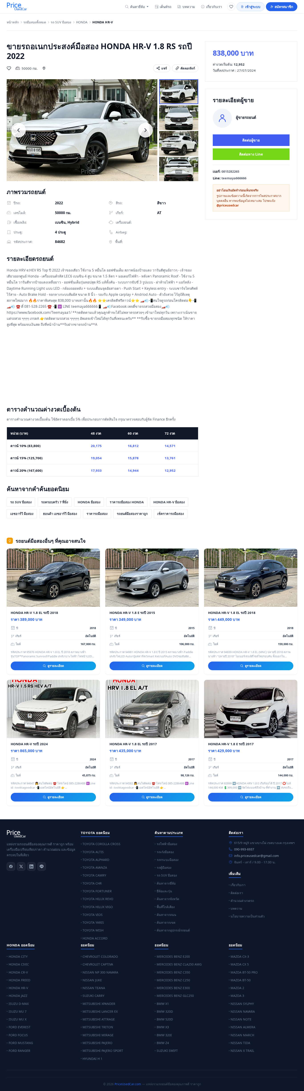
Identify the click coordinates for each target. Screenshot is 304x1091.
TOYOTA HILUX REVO (98, 899)
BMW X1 (163, 1004)
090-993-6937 (244, 849)
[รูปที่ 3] (178, 143)
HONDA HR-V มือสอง (169, 502)
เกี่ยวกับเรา (214, 6)
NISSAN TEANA (94, 988)
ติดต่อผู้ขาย (251, 140)
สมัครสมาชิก (284, 6)
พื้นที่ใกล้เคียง (166, 907)
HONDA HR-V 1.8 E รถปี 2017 (231, 744)
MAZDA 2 (237, 988)
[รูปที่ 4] (178, 169)
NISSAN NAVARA (243, 1011)
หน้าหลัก (13, 22)
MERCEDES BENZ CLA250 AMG (179, 964)
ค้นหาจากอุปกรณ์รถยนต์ (173, 930)
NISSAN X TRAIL (242, 1050)
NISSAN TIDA (240, 1043)
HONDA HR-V (18, 988)
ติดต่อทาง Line (251, 154)
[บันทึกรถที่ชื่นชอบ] (9, 68)
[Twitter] (21, 866)
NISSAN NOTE (241, 1019)
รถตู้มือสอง (164, 867)
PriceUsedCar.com (128, 1084)
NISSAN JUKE (92, 980)
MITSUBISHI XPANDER (99, 1004)
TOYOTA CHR (92, 883)
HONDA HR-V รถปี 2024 (29, 744)
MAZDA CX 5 (240, 964)
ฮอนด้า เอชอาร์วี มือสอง (60, 514)
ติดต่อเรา (237, 893)
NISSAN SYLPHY (242, 1004)
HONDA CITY (18, 956)
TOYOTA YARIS (93, 922)
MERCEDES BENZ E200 (173, 956)
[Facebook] (11, 866)
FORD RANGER (19, 1050)
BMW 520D (165, 1019)
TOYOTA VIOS (93, 915)
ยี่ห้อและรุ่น (164, 891)
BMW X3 (163, 1027)
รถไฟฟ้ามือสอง (167, 844)
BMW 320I (164, 1035)
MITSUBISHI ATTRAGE (99, 1019)
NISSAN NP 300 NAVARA (100, 972)
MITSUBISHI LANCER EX (100, 1011)
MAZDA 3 (237, 996)
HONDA (82, 22)
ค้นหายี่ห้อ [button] (137, 6)
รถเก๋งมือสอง (165, 852)
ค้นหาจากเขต (166, 922)
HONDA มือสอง (89, 502)
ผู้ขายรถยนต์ (246, 117)
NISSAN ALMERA (243, 1027)
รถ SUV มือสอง (61, 22)
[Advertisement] (102, 367)
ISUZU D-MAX (19, 1004)
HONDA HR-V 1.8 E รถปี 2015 (132, 612)
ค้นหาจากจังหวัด (168, 899)
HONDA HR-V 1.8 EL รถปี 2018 (34, 612)
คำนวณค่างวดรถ (242, 901)
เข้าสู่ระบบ (252, 6)
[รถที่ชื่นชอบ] (231, 7)
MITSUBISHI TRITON (98, 1027)
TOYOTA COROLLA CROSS (101, 844)
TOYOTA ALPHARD (96, 860)
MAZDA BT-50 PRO (244, 972)
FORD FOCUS (18, 1035)
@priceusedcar (228, 205)
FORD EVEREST (19, 1027)
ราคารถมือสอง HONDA (127, 502)
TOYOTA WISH (93, 930)
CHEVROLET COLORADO (100, 956)
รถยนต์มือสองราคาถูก (132, 514)
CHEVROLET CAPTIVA (98, 964)
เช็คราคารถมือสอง (170, 514)
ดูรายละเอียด (56, 666)
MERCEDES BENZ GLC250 (175, 996)
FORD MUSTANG (21, 1043)
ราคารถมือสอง (97, 514)
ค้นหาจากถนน (166, 915)
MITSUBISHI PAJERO (97, 1043)
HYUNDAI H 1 (92, 1059)
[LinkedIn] (31, 866)
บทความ (188, 6)
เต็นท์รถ (165, 6)
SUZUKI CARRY (93, 996)
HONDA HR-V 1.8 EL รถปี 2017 (133, 744)
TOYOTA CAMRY (94, 875)
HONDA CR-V (18, 972)
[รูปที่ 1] (178, 91)
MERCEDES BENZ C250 (173, 980)
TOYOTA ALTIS (93, 852)
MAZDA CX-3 (240, 956)
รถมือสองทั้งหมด (34, 22)
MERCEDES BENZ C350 (173, 972)
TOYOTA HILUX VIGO (98, 907)
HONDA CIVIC (19, 964)
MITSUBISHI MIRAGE (98, 1035)
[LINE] (41, 866)
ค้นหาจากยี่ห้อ (166, 883)
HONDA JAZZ (18, 996)
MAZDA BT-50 (241, 980)
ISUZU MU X (17, 1019)
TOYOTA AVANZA (95, 867)
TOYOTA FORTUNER (97, 891)
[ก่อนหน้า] (18, 130)
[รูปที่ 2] (178, 117)
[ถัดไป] (145, 130)
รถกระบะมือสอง (167, 860)
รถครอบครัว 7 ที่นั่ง (54, 502)
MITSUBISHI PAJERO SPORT (103, 1050)
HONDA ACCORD (95, 938)
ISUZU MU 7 (17, 1011)
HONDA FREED (19, 980)
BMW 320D (165, 1011)
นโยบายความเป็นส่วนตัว (248, 916)
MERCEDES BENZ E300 (173, 988)
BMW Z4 (163, 1043)
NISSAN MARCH (242, 1035)
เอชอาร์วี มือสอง (21, 514)
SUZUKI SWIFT (167, 1050)
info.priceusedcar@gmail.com (256, 856)
